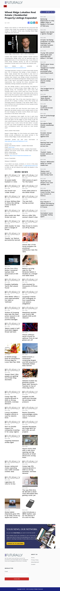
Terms (32, 557)
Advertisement (35, 562)
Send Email (11, 147)
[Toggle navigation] (5, 6)
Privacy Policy (34, 560)
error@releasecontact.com (30, 165)
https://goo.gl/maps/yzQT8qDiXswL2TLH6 (16, 141)
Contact (33, 564)
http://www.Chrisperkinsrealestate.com (15, 67)
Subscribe (17, 579)
